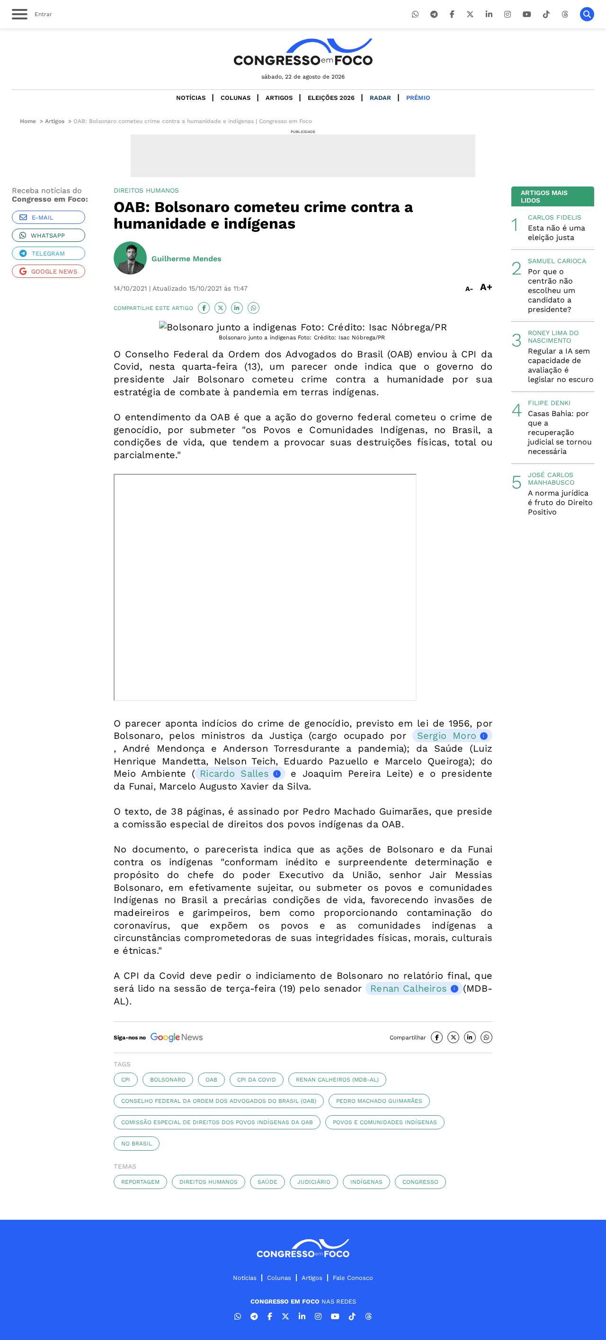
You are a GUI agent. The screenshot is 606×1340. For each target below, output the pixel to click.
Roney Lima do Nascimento (553, 336)
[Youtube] (527, 14)
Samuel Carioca (557, 261)
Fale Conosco (353, 1277)
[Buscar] (587, 14)
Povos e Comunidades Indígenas (385, 1122)
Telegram (48, 253)
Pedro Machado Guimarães (379, 1101)
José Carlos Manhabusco (551, 478)
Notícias (190, 97)
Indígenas (366, 1182)
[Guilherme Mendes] (130, 258)
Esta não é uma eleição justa (556, 232)
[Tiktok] (546, 14)
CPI (125, 1079)
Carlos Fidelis (554, 217)
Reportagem (140, 1182)
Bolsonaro (168, 1079)
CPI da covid (256, 1079)
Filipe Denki (549, 403)
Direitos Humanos (208, 1182)
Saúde (267, 1182)
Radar (380, 97)
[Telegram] (434, 14)
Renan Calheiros (408, 988)
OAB (211, 1079)
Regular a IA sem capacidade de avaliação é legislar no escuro (561, 365)
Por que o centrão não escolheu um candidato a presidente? (551, 290)
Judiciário (313, 1182)
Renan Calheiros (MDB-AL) (337, 1079)
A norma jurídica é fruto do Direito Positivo (560, 502)
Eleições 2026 (331, 97)
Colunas (235, 97)
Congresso (420, 1182)
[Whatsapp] (415, 14)
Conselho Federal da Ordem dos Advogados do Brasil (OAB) (218, 1101)
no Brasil (136, 1143)
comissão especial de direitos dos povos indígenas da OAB (217, 1122)
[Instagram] (507, 14)
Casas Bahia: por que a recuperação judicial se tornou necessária (560, 432)
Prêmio (418, 97)
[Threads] (564, 14)
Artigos (279, 97)
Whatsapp (48, 235)
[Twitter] (470, 14)
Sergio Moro (446, 735)
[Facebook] (452, 14)
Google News (54, 271)
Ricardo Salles (234, 773)
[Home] (303, 52)
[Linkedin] (489, 14)
